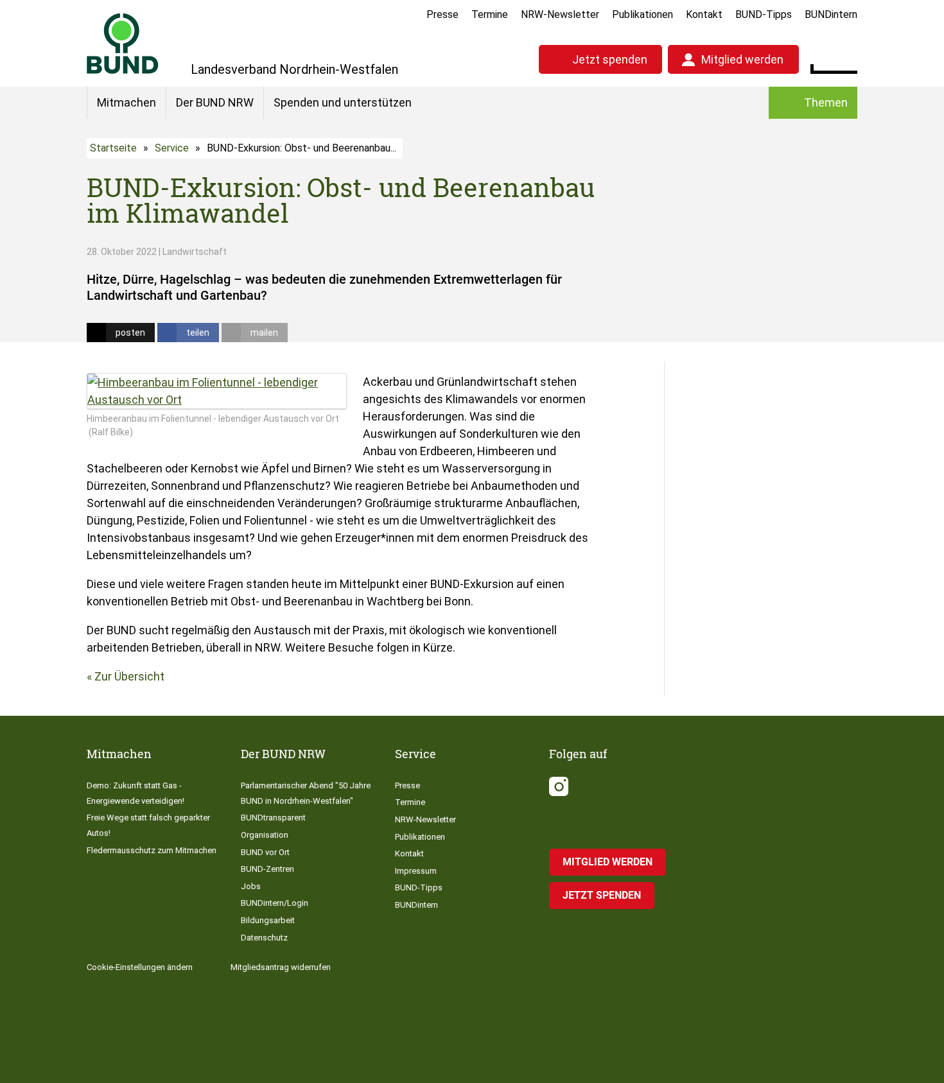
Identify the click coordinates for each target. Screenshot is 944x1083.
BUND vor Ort (265, 852)
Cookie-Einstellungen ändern (140, 967)
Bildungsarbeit (268, 920)
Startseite (113, 148)
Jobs (251, 886)
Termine (489, 14)
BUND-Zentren (267, 869)
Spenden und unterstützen (343, 102)
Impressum (416, 871)
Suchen (847, 58)
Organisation (264, 835)
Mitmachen (126, 102)
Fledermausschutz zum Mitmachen (151, 850)
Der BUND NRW (215, 102)
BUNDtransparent (273, 817)
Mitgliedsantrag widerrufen (281, 967)
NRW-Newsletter (560, 14)
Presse (442, 14)
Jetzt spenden (609, 59)
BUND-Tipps (763, 14)
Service (172, 148)
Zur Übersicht (129, 676)
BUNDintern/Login (274, 903)
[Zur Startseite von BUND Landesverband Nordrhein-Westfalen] (123, 43)
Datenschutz (264, 937)
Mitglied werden (742, 59)
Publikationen (642, 14)
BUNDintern (831, 14)
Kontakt (704, 14)
